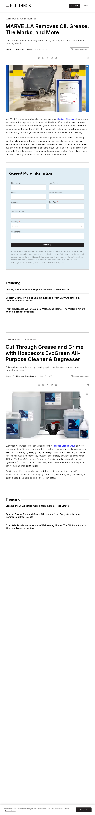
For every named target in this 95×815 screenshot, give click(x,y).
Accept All (83, 810)
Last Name (54, 183)
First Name (16, 183)
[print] (88, 58)
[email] (56, 58)
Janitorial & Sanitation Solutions (21, 19)
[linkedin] (43, 58)
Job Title (53, 202)
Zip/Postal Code (18, 211)
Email (14, 192)
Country (15, 222)
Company (15, 202)
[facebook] (39, 58)
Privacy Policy (10, 811)
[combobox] (47, 226)
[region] (47, 810)
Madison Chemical (24, 49)
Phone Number (55, 192)
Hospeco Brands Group (27, 376)
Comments (16, 232)
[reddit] (52, 58)
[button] (7, 6)
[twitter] (47, 58)
